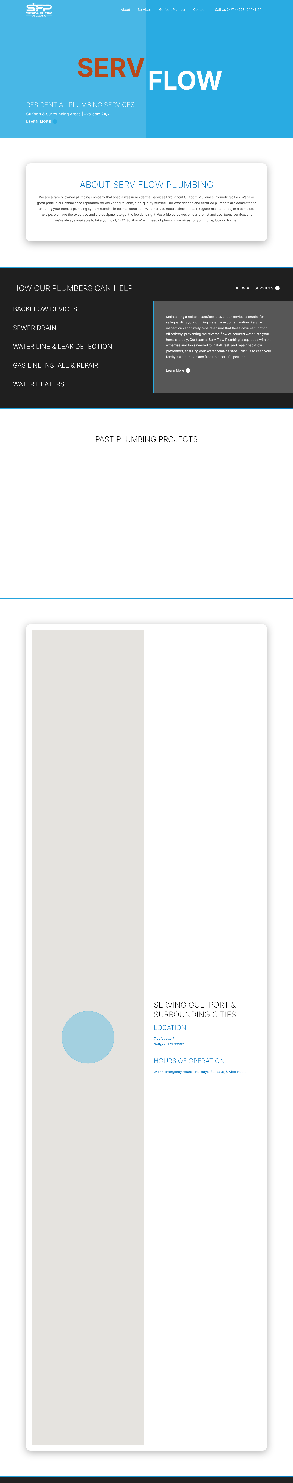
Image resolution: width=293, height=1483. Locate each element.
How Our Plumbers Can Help (73, 288)
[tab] (83, 309)
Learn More (175, 370)
